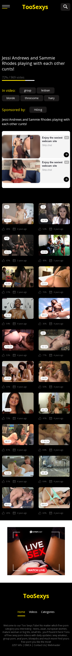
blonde (11, 98)
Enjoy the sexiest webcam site (52, 139)
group (27, 90)
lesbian (45, 90)
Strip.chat (47, 145)
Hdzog (38, 109)
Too (35, 7)
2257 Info (17, 645)
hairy (52, 98)
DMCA (28, 645)
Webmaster (54, 645)
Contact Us (40, 645)
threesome (32, 98)
